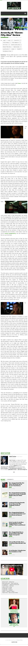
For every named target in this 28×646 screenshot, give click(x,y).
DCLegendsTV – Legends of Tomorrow (10, 584)
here (19, 83)
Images (10, 536)
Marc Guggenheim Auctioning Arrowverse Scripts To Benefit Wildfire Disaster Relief (17, 494)
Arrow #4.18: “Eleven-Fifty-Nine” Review (12, 33)
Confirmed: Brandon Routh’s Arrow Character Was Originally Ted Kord (17, 504)
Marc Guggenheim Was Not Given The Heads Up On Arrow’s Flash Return (16, 484)
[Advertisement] (14, 438)
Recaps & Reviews (4, 37)
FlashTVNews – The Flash (8, 585)
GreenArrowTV (5, 466)
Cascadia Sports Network (15, 468)
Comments (10, 479)
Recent (3, 479)
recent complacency (10, 233)
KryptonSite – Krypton (7, 588)
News (10, 487)
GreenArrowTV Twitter (7, 587)
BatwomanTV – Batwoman (8, 581)
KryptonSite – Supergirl (7, 589)
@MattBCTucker (12, 469)
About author (5, 453)
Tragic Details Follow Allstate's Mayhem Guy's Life (14, 625)
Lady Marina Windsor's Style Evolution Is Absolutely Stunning (14, 611)
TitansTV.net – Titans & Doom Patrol (10, 592)
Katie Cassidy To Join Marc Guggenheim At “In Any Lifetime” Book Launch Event (17, 524)
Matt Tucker (19, 37)
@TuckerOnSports (22, 469)
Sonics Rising (4, 468)
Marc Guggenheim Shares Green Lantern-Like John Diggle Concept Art (16, 533)
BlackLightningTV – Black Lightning (10, 583)
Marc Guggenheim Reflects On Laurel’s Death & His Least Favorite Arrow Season (17, 514)
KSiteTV (16, 465)
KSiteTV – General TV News (8, 591)
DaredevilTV (12, 466)
